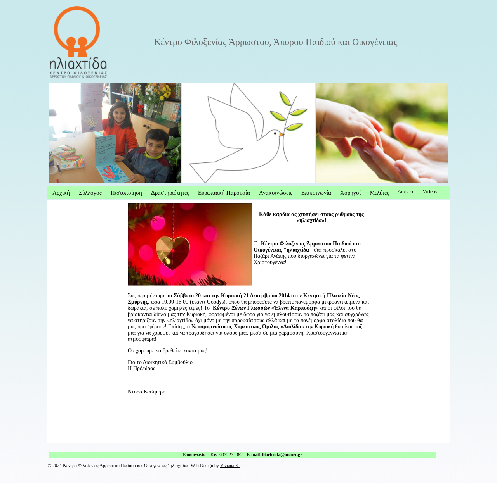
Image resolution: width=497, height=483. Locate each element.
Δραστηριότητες (170, 192)
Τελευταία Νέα (332, 85)
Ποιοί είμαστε (64, 85)
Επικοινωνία (316, 192)
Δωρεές (406, 192)
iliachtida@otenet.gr (281, 454)
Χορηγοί (350, 192)
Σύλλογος (90, 192)
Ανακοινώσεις (275, 192)
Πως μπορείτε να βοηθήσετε (213, 85)
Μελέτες (379, 192)
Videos (429, 192)
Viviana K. (230, 465)
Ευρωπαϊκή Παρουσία (224, 192)
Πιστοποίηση (126, 192)
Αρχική (61, 192)
